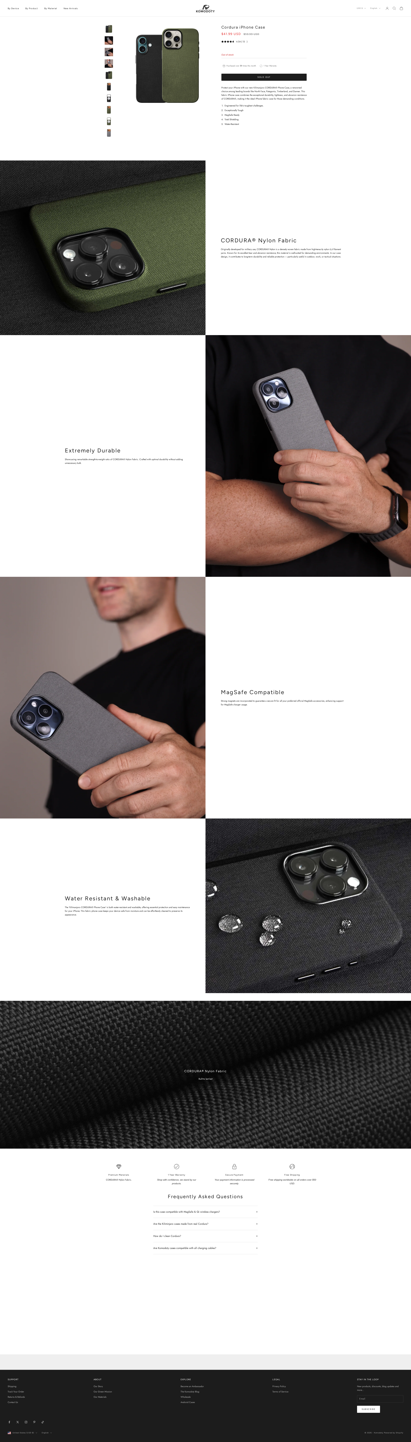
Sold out (264, 77)
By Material (50, 8)
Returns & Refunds (16, 1397)
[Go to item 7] (108, 98)
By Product (31, 8)
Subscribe (368, 1409)
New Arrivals (71, 8)
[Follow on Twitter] (17, 1422)
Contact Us (13, 1402)
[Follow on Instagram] (26, 1422)
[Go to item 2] (108, 40)
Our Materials (100, 1397)
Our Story (98, 1386)
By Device (13, 8)
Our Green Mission (103, 1391)
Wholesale (186, 1397)
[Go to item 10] (108, 132)
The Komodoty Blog (190, 1391)
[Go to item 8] (108, 109)
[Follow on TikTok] (42, 1422)
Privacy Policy (279, 1386)
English (373, 8)
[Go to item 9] (108, 121)
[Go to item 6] (108, 86)
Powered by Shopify (393, 1433)
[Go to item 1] (108, 28)
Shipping (12, 1386)
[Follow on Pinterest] (34, 1422)
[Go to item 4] (108, 63)
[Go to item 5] (108, 75)
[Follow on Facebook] (9, 1422)
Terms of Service (280, 1391)
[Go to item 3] (108, 52)
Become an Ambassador (192, 1386)
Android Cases (188, 1402)
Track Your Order (16, 1391)
